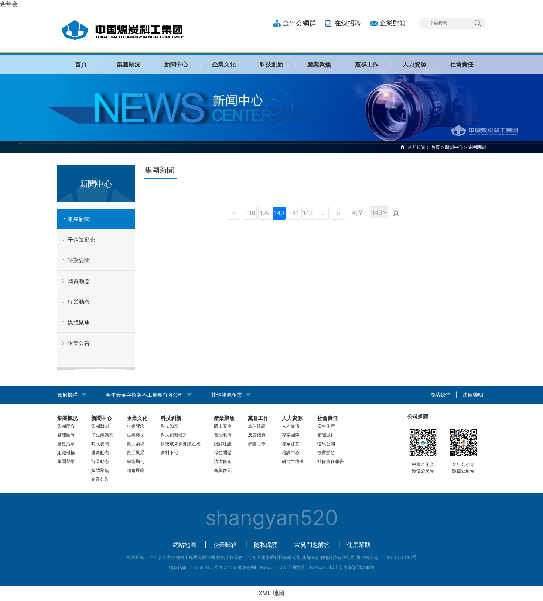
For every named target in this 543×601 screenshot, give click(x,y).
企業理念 (135, 426)
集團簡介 (66, 426)
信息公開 (326, 443)
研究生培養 (293, 461)
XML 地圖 (271, 593)
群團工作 (257, 443)
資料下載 (169, 452)
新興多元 (223, 470)
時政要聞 (79, 260)
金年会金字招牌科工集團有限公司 (144, 394)
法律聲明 (472, 394)
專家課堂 (291, 443)
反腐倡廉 (257, 435)
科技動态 (169, 426)
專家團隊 (291, 435)
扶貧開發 (326, 452)
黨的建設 (257, 426)
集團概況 (128, 64)
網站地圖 (184, 544)
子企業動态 (81, 239)
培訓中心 (291, 452)
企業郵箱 (392, 23)
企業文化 (224, 64)
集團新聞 (79, 218)
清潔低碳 (223, 461)
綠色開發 (223, 452)
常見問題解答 (312, 544)
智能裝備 (223, 435)
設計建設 (223, 443)
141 (293, 213)
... (322, 213)
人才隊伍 (291, 426)
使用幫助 (358, 544)
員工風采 (135, 452)
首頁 (81, 64)
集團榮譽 (66, 461)
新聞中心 (176, 64)
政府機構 (67, 394)
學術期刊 (135, 461)
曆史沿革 (66, 443)
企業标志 (135, 435)
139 (265, 213)
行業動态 (79, 301)
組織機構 (66, 452)
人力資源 (414, 64)
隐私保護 (265, 544)
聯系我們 (440, 394)
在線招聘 (347, 23)
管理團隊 (66, 435)
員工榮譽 (135, 443)
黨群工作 (367, 64)
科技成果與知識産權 (181, 443)
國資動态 (79, 280)
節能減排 (326, 435)
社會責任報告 (330, 461)
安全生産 (326, 426)
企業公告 (79, 342)
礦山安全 (223, 426)
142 (308, 213)
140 (279, 213)
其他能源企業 (226, 394)
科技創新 (271, 64)
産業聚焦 (319, 64)
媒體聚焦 (79, 322)
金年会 (9, 3)
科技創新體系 (174, 435)
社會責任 (462, 64)
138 (250, 213)
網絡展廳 (135, 470)
